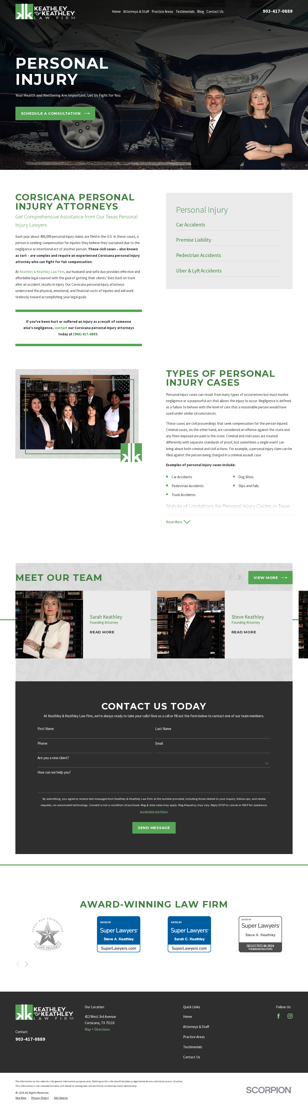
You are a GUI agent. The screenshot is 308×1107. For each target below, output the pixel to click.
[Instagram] (290, 1016)
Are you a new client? (53, 758)
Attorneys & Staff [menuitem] (136, 11)
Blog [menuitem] (200, 11)
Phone (42, 743)
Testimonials (192, 1047)
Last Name (163, 729)
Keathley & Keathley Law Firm (41, 271)
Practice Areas (194, 1036)
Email (159, 743)
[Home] (45, 11)
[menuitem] (229, 226)
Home (187, 1016)
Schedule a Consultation (51, 113)
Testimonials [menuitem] (185, 11)
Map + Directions (97, 1029)
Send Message (154, 827)
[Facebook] (278, 1016)
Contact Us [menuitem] (215, 11)
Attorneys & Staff (196, 1026)
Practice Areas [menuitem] (162, 11)
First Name (46, 729)
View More (266, 577)
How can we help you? (54, 772)
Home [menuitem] (116, 11)
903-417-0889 (278, 11)
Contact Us (191, 1057)
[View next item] (239, 577)
